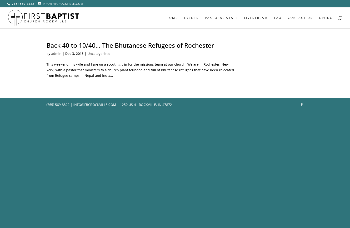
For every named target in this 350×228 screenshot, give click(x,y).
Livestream (256, 18)
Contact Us (300, 18)
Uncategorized (98, 53)
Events (191, 18)
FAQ (278, 18)
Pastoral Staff (221, 18)
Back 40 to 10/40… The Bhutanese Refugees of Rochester (130, 45)
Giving (326, 18)
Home (172, 18)
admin (56, 53)
